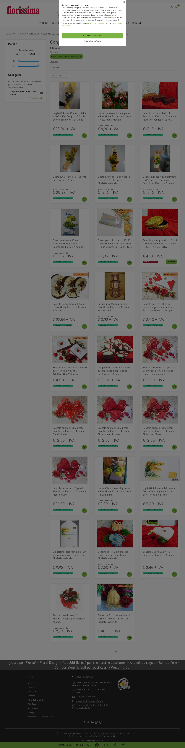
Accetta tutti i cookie (92, 36)
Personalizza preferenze (92, 41)
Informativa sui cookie (95, 23)
